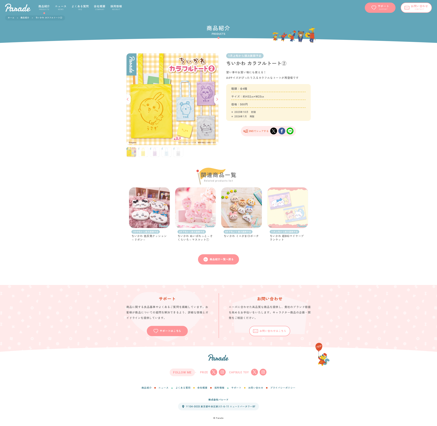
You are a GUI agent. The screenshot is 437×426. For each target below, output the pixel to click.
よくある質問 (183, 387)
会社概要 (202, 387)
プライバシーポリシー (282, 387)
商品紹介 (24, 18)
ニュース (163, 387)
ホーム (11, 18)
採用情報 (219, 387)
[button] (128, 99)
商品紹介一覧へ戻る (222, 259)
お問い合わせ (255, 387)
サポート (236, 387)
